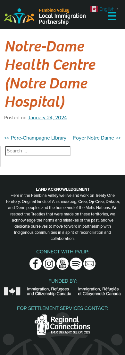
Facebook (35, 261)
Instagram (49, 261)
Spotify (76, 261)
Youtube (62, 261)
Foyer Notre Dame (93, 138)
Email (89, 261)
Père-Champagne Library (38, 138)
